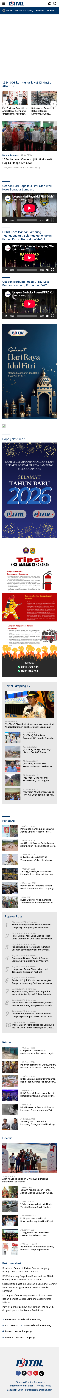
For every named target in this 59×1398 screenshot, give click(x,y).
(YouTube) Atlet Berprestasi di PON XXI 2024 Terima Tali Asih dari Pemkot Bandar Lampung (38, 793)
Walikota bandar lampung (37, 1325)
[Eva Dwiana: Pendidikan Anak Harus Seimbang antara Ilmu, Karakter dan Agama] (15, 98)
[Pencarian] (55, 3)
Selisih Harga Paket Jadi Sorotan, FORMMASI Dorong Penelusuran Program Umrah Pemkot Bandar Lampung (29, 1287)
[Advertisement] (29, 44)
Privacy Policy (44, 1385)
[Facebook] (18, 1373)
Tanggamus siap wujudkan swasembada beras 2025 (34, 1234)
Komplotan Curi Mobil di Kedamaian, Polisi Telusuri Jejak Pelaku (37, 1052)
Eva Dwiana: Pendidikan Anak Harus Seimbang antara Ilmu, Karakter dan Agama (14, 111)
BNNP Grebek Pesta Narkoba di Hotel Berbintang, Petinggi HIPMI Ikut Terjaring (37, 1094)
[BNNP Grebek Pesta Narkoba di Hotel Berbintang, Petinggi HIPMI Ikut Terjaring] (10, 1095)
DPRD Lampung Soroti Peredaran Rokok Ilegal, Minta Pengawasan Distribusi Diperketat (38, 1080)
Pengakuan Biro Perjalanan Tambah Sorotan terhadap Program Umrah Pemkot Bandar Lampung (31, 948)
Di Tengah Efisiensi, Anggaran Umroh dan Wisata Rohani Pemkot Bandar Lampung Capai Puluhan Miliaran (27, 1299)
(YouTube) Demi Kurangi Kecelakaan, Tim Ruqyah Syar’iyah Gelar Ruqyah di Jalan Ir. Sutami (36, 779)
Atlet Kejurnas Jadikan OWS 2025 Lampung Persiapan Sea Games (25, 1180)
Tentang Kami (23, 1382)
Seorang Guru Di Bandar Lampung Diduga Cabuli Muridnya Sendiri (38, 1123)
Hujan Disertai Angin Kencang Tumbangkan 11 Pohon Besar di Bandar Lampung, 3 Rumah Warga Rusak (36, 901)
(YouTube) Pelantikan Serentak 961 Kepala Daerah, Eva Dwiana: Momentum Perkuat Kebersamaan (38, 736)
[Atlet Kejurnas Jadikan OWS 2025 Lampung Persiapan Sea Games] (29, 1158)
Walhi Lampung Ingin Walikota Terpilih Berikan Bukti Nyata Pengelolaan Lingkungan (36, 1205)
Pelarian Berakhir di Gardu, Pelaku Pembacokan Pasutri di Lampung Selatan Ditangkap (38, 1066)
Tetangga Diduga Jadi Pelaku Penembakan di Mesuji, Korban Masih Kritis (36, 873)
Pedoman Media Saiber (21, 1385)
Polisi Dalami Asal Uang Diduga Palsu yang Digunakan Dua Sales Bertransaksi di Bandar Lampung (33, 937)
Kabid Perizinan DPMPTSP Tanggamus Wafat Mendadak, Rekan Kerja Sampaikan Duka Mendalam (36, 858)
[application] (29, 208)
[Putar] (6, 220)
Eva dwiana (11, 1325)
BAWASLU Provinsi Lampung (20, 1337)
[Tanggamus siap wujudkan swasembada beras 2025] (10, 1235)
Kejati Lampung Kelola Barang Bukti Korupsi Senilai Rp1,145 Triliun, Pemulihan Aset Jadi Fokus (32, 993)
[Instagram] (29, 1373)
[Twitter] (24, 1373)
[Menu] (4, 3)
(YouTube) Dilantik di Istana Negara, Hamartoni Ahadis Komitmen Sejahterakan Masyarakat (29, 725)
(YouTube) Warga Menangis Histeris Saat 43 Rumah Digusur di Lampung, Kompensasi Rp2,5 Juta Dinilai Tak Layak (38, 751)
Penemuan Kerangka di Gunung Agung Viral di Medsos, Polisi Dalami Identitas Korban (37, 830)
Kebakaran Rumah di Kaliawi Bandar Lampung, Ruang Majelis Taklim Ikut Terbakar (42, 111)
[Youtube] (35, 1373)
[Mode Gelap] (49, 3)
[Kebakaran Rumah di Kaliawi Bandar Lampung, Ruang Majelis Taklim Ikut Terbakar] (44, 98)
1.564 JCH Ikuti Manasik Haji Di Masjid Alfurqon (22, 167)
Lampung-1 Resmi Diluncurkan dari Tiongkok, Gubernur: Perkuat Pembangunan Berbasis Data (30, 970)
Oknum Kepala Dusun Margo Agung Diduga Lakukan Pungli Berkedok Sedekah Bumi (36, 1191)
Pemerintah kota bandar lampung (23, 1319)
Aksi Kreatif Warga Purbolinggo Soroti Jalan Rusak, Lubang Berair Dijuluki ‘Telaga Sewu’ (38, 844)
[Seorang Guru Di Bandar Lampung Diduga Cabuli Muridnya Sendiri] (10, 1124)
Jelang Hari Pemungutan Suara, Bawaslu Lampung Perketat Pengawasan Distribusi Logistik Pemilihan (37, 1248)
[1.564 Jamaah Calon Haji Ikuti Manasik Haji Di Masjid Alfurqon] (29, 136)
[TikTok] (41, 1373)
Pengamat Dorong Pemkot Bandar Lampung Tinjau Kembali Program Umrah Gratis (30, 959)
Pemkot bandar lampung (18, 1331)
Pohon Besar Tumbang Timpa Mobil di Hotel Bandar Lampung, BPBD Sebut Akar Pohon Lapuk (37, 887)
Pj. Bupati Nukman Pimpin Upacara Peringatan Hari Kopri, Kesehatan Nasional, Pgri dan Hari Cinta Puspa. (38, 1219)
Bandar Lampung (11, 155)
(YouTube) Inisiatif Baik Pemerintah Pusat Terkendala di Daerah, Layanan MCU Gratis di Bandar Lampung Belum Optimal (38, 765)
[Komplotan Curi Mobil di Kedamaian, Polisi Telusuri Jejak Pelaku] (10, 1053)
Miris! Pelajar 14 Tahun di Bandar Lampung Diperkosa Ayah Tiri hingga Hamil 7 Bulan (37, 1109)
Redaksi (38, 1382)
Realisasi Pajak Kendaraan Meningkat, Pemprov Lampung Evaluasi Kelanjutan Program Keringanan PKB (32, 981)
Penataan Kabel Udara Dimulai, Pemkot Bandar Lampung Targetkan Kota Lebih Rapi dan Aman (33, 1004)
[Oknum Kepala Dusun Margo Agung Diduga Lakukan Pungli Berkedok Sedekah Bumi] (10, 1192)
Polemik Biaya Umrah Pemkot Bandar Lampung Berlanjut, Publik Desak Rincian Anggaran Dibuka (33, 1015)
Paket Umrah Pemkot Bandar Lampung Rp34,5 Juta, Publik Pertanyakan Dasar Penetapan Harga (33, 1026)
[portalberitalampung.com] (21, 3)
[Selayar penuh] (52, 220)
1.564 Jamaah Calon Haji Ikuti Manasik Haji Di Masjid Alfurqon (27, 161)
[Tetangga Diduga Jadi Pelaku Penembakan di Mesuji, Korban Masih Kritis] (10, 874)
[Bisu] (47, 220)
